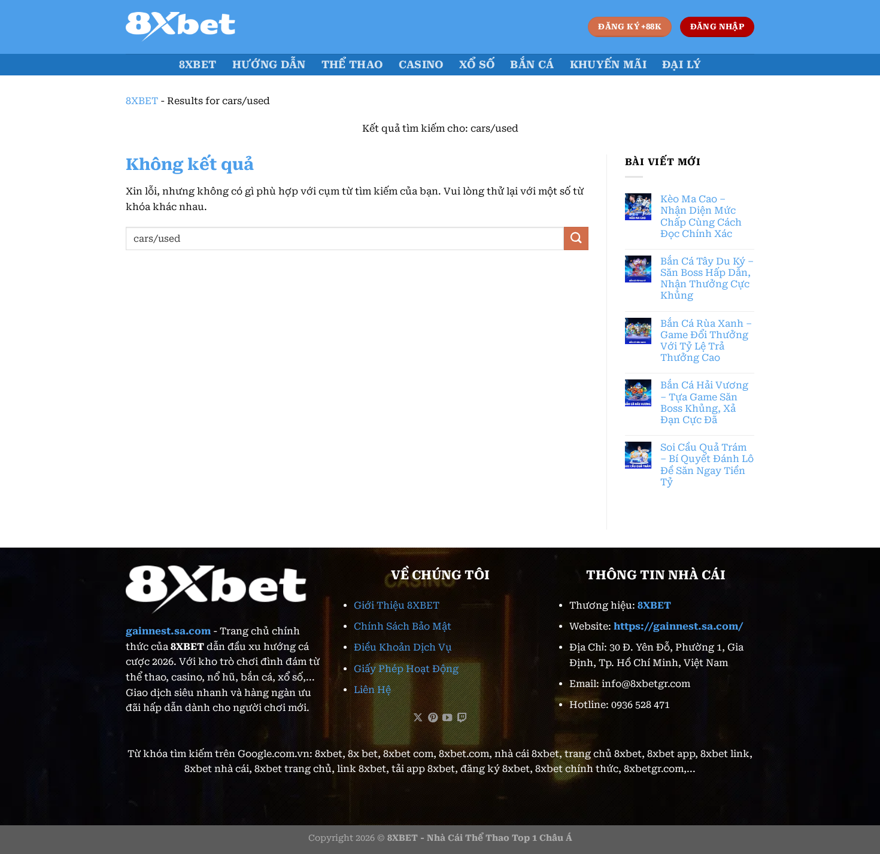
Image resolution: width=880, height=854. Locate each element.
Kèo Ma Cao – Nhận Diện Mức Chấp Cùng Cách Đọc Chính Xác (701, 216)
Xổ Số (477, 65)
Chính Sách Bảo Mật (402, 626)
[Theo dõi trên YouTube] (447, 718)
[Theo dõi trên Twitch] (462, 718)
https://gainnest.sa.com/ (679, 626)
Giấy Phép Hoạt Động (406, 668)
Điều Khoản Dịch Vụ (403, 647)
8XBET (198, 65)
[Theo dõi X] (418, 718)
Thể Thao (352, 65)
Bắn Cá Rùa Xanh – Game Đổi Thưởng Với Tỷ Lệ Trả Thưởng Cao (706, 341)
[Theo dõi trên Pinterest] (433, 718)
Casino (421, 65)
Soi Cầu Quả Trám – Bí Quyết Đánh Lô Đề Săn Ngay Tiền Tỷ (707, 465)
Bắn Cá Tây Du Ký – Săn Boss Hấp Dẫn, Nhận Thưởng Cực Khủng (707, 279)
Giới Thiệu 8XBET (396, 605)
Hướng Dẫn (269, 65)
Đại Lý (681, 65)
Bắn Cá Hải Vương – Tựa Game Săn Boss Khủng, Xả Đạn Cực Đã (704, 402)
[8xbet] (185, 26)
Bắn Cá (532, 65)
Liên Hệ (372, 689)
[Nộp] (576, 238)
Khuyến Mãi (608, 65)
